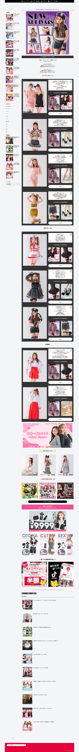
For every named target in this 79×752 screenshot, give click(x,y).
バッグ (7, 118)
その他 (7, 116)
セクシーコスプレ (54, 589)
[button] (18, 9)
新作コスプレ (47, 589)
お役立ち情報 (8, 106)
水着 (6, 124)
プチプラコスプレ (60, 589)
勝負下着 (7, 121)
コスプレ (31, 593)
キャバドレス (25, 593)
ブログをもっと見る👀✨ (48, 501)
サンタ (7, 113)
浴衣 (6, 126)
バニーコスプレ (34, 589)
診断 (6, 131)
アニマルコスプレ (41, 589)
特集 (35, 593)
